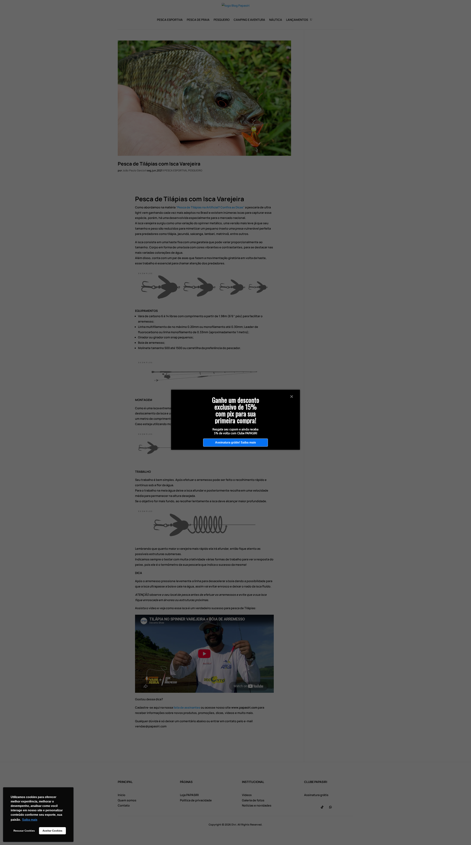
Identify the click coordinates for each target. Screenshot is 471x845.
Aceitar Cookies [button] (52, 830)
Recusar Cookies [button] (24, 830)
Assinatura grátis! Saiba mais (235, 442)
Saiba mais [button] (29, 819)
